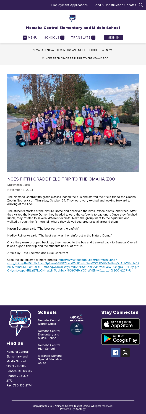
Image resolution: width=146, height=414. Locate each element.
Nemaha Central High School (49, 346)
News (109, 50)
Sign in (113, 37)
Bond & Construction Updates (114, 5)
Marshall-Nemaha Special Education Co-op (50, 359)
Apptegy (80, 408)
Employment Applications (69, 5)
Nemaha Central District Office (49, 322)
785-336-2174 (22, 385)
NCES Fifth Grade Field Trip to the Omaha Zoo (77, 58)
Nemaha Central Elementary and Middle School (65, 50)
